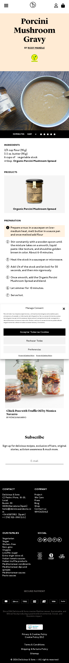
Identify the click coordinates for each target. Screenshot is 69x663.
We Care (39, 497)
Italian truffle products (14, 561)
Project (38, 494)
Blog (36, 503)
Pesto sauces (9, 575)
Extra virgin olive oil (12, 555)
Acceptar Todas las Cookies (34, 332)
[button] (63, 308)
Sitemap (34, 653)
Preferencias (34, 349)
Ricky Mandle (36, 48)
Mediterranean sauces (14, 572)
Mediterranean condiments (16, 564)
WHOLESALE (41, 511)
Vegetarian (8, 538)
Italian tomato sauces (13, 558)
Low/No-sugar (10, 552)
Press (37, 500)
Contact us (40, 509)
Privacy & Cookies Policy (26, 355)
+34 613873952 (9, 514)
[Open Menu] (6, 6)
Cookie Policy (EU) (34, 637)
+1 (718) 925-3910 (11, 517)
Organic (6, 550)
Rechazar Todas (34, 340)
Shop (37, 506)
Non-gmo (7, 547)
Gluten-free (9, 544)
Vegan (5, 541)
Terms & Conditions (34, 644)
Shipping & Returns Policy (34, 649)
